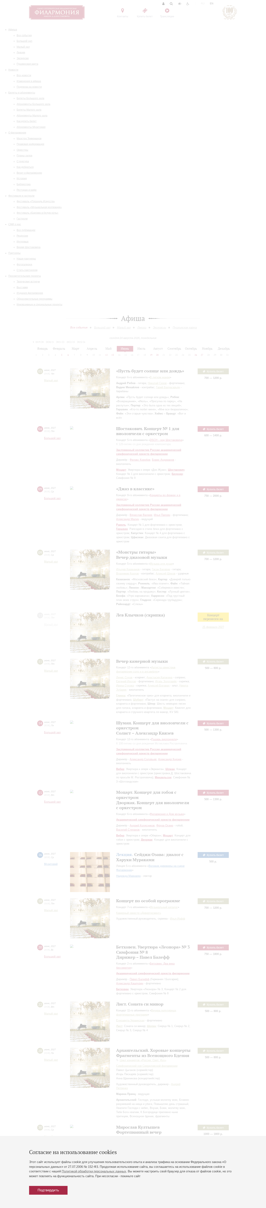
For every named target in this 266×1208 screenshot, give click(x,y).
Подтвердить (48, 1190)
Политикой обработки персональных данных (94, 1171)
